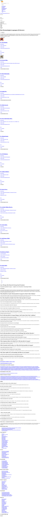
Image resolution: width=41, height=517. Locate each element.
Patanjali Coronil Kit (4, 488)
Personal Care (3, 482)
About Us (3, 433)
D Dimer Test (3, 475)
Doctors (3, 13)
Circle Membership (4, 8)
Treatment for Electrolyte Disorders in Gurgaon (8, 379)
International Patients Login (5, 457)
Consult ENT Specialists (5, 466)
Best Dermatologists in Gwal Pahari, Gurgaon (29, 369)
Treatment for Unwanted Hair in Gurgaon (19, 377)
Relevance (3, 32)
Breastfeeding (3, 509)
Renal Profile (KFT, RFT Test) (6, 472)
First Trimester (4, 502)
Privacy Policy (4, 438)
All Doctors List (4, 456)
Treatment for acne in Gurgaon (26, 376)
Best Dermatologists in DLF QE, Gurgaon (21, 368)
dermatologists (6, 13)
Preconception (4, 499)
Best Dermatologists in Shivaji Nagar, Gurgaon (19, 366)
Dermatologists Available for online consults (7, 361)
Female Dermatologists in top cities (6, 363)
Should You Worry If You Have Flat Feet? (7, 429)
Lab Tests (3, 7)
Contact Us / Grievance (5, 434)
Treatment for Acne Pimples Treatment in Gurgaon (6, 376)
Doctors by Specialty (4, 454)
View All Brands (4, 481)
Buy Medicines (4, 6)
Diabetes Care (3, 487)
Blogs (2, 447)
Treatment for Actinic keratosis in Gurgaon (8, 378)
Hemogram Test (4, 473)
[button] (20, 364)
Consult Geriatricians (4, 467)
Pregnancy (3, 500)
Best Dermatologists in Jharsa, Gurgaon (8, 369)
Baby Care (3, 483)
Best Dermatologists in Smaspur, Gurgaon (18, 369)
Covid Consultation (4, 460)
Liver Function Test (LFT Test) (6, 478)
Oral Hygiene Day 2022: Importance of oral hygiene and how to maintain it (11, 427)
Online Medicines (4, 452)
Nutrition (3, 484)
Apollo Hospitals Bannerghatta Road (6, 494)
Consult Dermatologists (5, 462)
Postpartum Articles (4, 507)
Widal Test (3, 477)
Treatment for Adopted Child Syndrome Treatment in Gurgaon (32, 379)
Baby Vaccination (4, 511)
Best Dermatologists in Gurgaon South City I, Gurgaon (9, 368)
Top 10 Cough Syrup (4, 430)
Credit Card (3, 10)
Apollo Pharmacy (4, 445)
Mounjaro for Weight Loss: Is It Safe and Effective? (8, 428)
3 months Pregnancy (4, 508)
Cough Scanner (4, 453)
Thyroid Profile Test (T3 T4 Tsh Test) (6, 474)
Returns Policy (4, 437)
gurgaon (9, 13)
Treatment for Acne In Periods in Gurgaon (8, 377)
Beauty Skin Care (4, 485)
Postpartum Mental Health (5, 506)
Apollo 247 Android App (5, 440)
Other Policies (3, 439)
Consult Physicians (4, 461)
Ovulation (3, 504)
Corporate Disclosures (5, 441)
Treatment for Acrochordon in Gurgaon (19, 379)
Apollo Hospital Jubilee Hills (5, 492)
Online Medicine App (4, 444)
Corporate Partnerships (5, 442)
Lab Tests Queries (4, 448)
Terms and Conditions (4, 436)
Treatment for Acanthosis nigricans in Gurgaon (19, 378)
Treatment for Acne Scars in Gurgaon (18, 376)
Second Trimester (4, 503)
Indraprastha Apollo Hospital (5, 493)
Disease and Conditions (5, 446)
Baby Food (3, 510)
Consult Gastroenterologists (5, 464)
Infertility (3, 505)
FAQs (2, 435)
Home (1, 13)
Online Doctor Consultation (5, 451)
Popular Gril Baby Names (5, 512)
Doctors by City (4, 455)
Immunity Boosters (4, 486)
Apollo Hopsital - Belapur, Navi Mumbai (7, 495)
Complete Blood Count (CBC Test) (6, 476)
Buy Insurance (4, 11)
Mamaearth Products (4, 489)
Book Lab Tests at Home (5, 471)
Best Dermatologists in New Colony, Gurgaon (31, 366)
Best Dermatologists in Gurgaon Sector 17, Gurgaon (7, 366)
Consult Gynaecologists (5, 463)
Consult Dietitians (4, 465)
